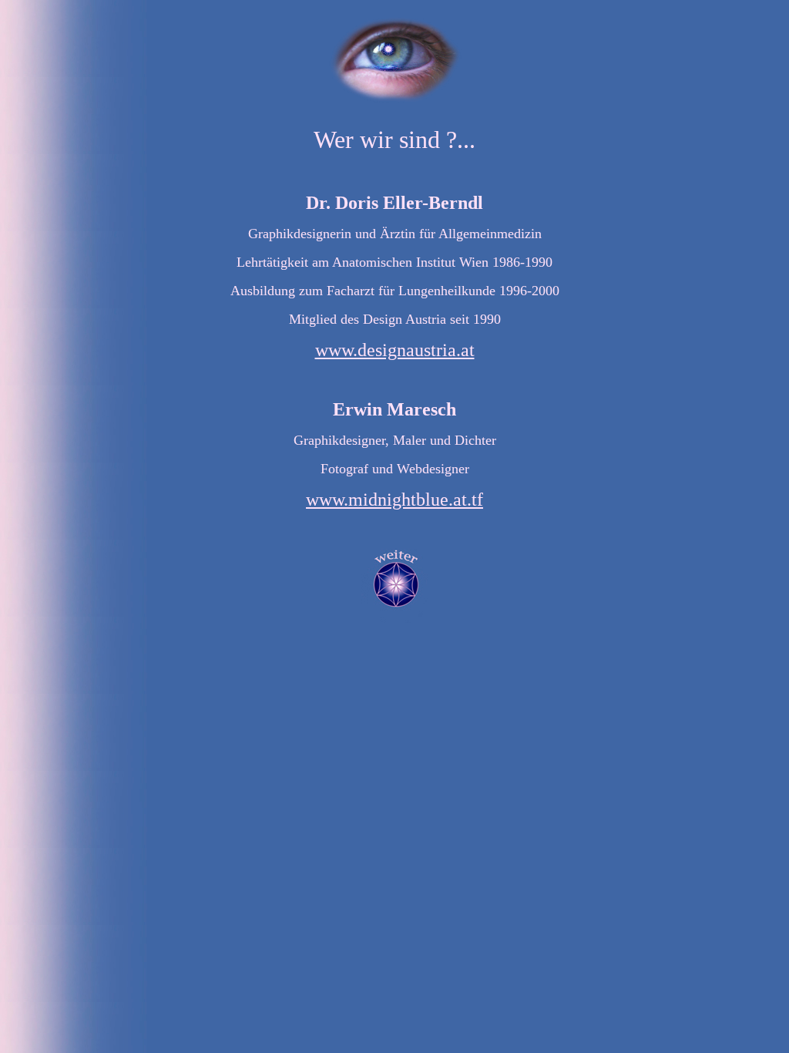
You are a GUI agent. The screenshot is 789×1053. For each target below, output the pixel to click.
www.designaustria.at (395, 350)
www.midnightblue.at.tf (394, 499)
